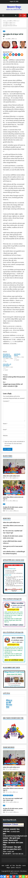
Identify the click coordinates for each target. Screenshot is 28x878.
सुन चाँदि (8, 702)
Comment (6, 401)
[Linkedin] (13, 54)
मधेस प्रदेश (13, 472)
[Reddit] (10, 54)
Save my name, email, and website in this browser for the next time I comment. (15, 443)
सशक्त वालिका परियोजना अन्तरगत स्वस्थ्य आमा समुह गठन (13, 498)
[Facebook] (4, 54)
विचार (7, 795)
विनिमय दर (9, 700)
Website (5, 435)
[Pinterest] (16, 54)
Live (24, 15)
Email (5, 429)
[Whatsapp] (4, 57)
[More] (7, 57)
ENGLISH (18, 867)
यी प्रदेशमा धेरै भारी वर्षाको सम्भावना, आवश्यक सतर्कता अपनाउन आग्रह (13, 508)
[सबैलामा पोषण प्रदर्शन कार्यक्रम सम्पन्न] (14, 466)
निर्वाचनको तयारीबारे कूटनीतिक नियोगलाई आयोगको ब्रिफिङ (14, 377)
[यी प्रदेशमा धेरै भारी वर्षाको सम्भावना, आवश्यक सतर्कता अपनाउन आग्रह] (14, 504)
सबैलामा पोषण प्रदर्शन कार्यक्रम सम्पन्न (11, 476)
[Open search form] (15, 15)
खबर (4, 31)
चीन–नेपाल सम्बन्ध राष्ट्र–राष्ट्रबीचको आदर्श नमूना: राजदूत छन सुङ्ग (12, 799)
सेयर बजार (9, 705)
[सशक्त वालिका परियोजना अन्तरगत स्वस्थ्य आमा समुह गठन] (14, 487)
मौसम (7, 707)
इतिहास (4, 795)
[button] (3, 15)
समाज (16, 493)
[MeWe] (19, 54)
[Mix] (22, 54)
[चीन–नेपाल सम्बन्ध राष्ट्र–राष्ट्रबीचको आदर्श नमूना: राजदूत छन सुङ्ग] (14, 795)
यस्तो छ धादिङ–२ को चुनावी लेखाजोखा (7, 364)
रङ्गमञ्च (13, 867)
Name (5, 423)
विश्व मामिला (11, 795)
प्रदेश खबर (8, 472)
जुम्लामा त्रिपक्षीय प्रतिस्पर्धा (17, 354)
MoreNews (23, 871)
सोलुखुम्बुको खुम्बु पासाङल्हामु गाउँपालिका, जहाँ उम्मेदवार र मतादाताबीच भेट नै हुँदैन (13, 384)
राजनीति (7, 865)
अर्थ (10, 865)
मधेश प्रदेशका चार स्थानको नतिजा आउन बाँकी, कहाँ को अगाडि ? (7, 355)
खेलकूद (8, 867)
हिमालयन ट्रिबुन (14, 7)
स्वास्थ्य (17, 472)
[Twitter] (7, 54)
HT (3, 38)
